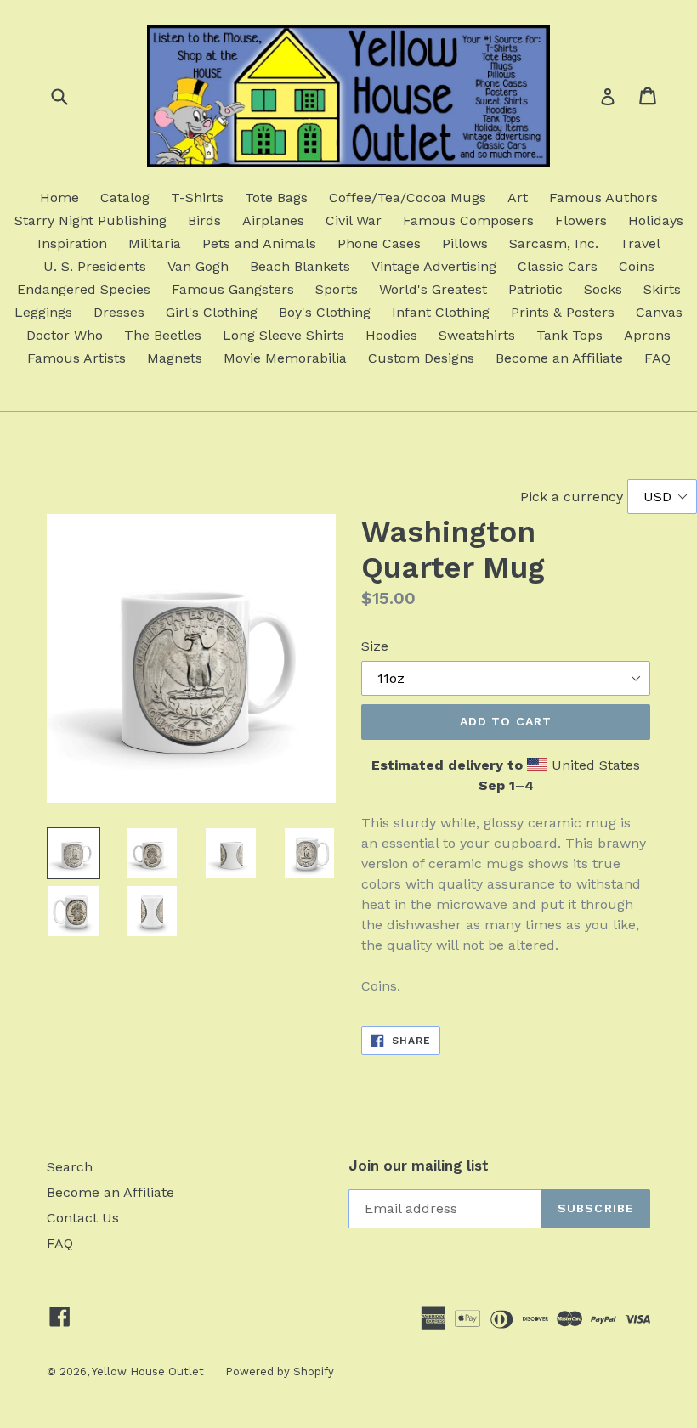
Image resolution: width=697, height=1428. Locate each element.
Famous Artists (76, 358)
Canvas (659, 312)
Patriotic (535, 289)
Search (70, 1167)
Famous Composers (468, 220)
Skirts (662, 289)
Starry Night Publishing (90, 220)
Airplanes (273, 220)
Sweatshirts (477, 335)
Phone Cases (379, 243)
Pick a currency (573, 496)
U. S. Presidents (94, 266)
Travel (640, 243)
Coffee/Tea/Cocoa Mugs (407, 197)
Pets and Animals (259, 243)
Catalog (125, 197)
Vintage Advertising (433, 266)
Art (517, 197)
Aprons (647, 335)
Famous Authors (603, 197)
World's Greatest (433, 289)
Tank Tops (569, 335)
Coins (636, 266)
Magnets (174, 358)
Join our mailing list (418, 1165)
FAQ (657, 358)
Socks (603, 289)
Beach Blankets (300, 266)
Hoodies (391, 335)
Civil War (354, 220)
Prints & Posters (563, 312)
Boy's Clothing (325, 312)
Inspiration (72, 243)
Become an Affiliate (559, 358)
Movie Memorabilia (285, 358)
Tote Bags (276, 197)
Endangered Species (83, 289)
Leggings (43, 312)
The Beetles (162, 335)
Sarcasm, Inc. (553, 243)
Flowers (581, 220)
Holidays (655, 220)
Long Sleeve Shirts (283, 335)
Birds (204, 220)
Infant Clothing (441, 312)
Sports (336, 289)
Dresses (119, 312)
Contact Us (83, 1218)
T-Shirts (197, 197)
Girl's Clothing (212, 312)
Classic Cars (558, 266)
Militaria (154, 243)
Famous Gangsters (233, 289)
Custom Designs (421, 358)
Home (59, 197)
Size (374, 646)
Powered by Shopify (279, 1371)
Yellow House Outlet (148, 1371)
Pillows (465, 243)
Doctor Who (64, 335)
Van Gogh (198, 266)
